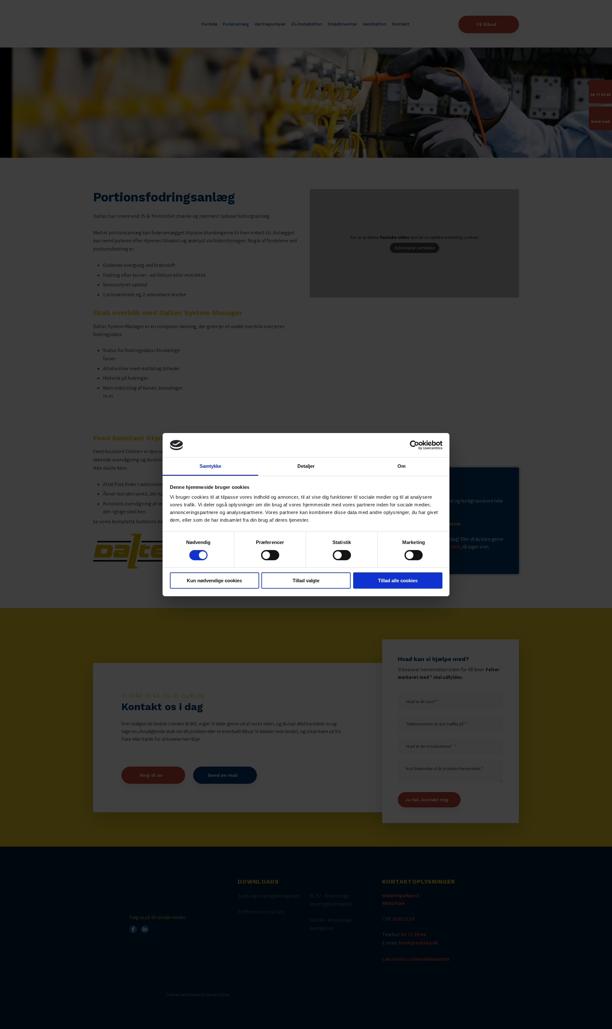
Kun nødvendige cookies (214, 580)
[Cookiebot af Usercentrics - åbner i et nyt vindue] (414, 445)
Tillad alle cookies (398, 580)
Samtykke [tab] (211, 466)
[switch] (270, 555)
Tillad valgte (306, 580)
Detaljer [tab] (306, 466)
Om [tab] (401, 466)
